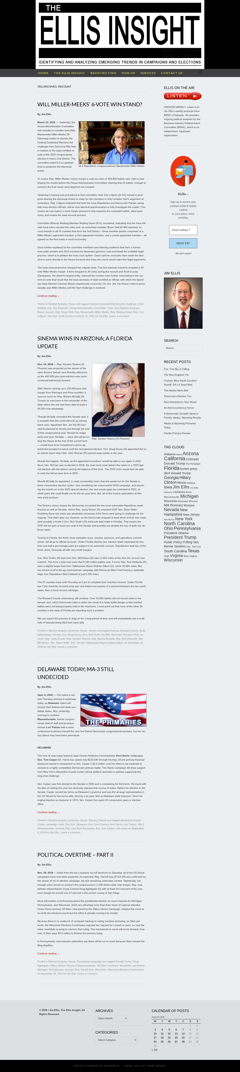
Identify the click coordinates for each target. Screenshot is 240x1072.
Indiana (191, 482)
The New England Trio (176, 374)
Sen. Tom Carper (105, 828)
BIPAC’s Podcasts (174, 115)
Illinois (181, 482)
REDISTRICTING (103, 73)
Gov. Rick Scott (91, 634)
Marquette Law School (132, 965)
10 (155, 1033)
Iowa (110, 308)
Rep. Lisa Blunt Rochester (79, 828)
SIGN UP (128, 73)
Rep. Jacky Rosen (55, 638)
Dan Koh (70, 824)
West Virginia (190, 556)
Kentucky (168, 492)
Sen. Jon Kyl (78, 642)
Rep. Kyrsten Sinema (78, 638)
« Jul (154, 1049)
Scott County (66, 316)
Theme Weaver (156, 1066)
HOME (43, 73)
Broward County (129, 630)
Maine (189, 492)
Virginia (176, 555)
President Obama (176, 533)
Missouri (193, 501)
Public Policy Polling (178, 542)
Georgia (171, 477)
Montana (189, 505)
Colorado (192, 459)
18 (162, 1037)
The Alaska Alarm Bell (176, 390)
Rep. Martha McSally (103, 638)
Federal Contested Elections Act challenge (113, 303)
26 (169, 1041)
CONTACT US (172, 73)
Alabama (169, 454)
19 (169, 1037)
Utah (166, 556)
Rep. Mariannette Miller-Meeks (92, 312)
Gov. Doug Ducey (71, 634)
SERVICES (148, 73)
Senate (93, 630)
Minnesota (170, 500)
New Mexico (169, 519)
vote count (121, 828)
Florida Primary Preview (177, 433)
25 (162, 1041)
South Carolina (175, 551)
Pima (136, 634)
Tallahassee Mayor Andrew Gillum (105, 642)
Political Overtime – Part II (75, 854)
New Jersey (191, 514)
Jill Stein (101, 965)
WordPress (111, 1066)
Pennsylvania (56, 969)
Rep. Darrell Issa (84, 969)
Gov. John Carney (98, 824)
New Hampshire (176, 512)
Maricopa (116, 634)
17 (155, 1037)
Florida (57, 634)
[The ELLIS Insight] (120, 34)
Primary (93, 820)
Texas (193, 550)
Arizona (115, 630)
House (72, 303)
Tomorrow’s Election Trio (177, 396)
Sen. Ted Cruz (193, 546)
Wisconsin (100, 969)
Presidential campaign (89, 961)
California (174, 458)
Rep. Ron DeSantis (126, 638)
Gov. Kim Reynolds (57, 308)
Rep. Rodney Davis (121, 312)
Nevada (127, 634)
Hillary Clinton (57, 965)
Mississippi (183, 501)
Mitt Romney (173, 505)
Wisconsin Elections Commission (126, 969)
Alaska (179, 454)
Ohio (168, 528)
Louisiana (113, 965)
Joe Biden (194, 488)
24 (155, 1041)
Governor (73, 630)
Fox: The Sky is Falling (176, 369)
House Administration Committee (88, 308)
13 (176, 1033)
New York (184, 519)
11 (162, 1033)
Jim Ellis (103, 316)
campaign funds (55, 824)
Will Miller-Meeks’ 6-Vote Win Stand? (89, 104)
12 (169, 1033)
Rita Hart (52, 316)
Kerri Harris (116, 824)
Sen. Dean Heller (59, 642)
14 (183, 1033)
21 (183, 1037)
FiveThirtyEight (193, 464)
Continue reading (48, 295)
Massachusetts (45, 828)
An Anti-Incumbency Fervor (179, 407)
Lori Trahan (130, 824)
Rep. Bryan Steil (64, 312)
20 (176, 1037)
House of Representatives (81, 965)
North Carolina (179, 523)
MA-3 (141, 824)
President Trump (180, 537)
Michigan (42, 969)
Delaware (81, 824)
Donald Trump (123, 961)
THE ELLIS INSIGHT (69, 73)
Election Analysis (57, 303)
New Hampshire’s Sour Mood (180, 402)
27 (176, 1041)
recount (50, 312)
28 (183, 1041)
